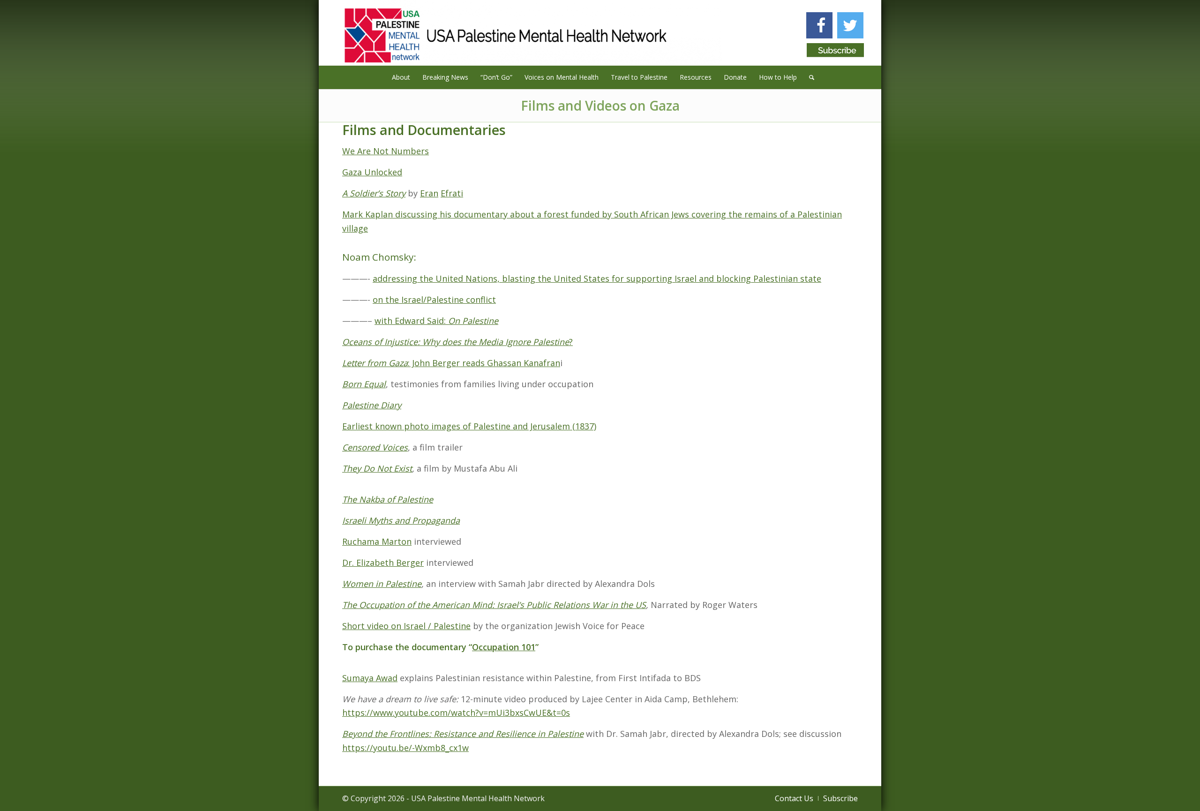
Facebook (819, 25)
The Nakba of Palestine (387, 499)
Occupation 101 (503, 647)
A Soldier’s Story (373, 193)
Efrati (452, 193)
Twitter (850, 25)
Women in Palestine (381, 583)
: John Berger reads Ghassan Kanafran (484, 362)
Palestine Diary (371, 405)
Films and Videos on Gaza (600, 105)
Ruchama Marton (377, 541)
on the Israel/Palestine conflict (434, 299)
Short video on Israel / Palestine (406, 625)
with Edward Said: (411, 320)
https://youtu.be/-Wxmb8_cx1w (405, 747)
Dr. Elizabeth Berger (383, 562)
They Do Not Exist (377, 468)
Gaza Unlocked (372, 172)
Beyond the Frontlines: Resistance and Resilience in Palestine (463, 733)
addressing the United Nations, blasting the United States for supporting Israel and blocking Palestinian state (597, 278)
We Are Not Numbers (385, 151)
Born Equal (364, 384)
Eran (429, 193)
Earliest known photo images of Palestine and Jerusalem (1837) (469, 426)
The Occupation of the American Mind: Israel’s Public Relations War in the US (494, 604)
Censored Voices (375, 447)
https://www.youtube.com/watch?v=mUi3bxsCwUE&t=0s (456, 712)
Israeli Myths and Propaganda (401, 520)
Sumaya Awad (370, 677)
